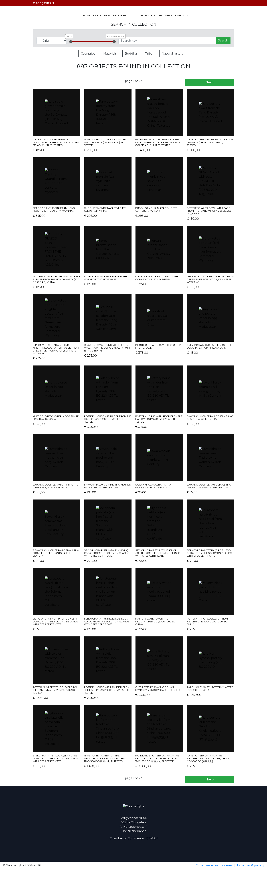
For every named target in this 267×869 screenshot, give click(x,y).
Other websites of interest (215, 865)
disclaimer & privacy (250, 865)
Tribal (149, 53)
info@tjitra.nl (45, 3)
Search (223, 40)
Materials (109, 53)
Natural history (172, 53)
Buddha (131, 53)
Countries (88, 53)
